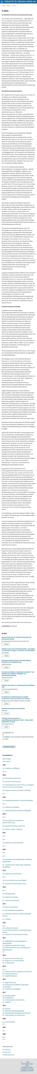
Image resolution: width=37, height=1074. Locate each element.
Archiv (8, 5)
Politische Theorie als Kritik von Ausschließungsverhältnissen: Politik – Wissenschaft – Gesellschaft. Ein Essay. (18, 720)
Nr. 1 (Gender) (7, 1002)
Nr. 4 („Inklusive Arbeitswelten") (12, 781)
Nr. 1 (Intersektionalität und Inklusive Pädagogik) (17, 810)
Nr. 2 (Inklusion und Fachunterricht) (13, 843)
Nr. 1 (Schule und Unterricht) (11, 900)
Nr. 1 (4, 794)
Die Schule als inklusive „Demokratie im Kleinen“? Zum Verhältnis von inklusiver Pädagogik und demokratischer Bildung (18, 673)
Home (3, 5)
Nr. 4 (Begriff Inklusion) (9, 982)
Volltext (6, 644)
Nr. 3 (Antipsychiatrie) (9, 894)
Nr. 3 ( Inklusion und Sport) (10, 928)
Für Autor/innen (7, 1052)
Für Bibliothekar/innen (8, 1054)
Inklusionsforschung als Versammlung (13, 708)
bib (8, 737)
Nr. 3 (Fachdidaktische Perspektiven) (13, 910)
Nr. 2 (4, 1037)
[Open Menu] (1, 1)
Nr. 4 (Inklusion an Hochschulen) (12, 873)
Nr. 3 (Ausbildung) (8, 998)
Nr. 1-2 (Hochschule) (8, 963)
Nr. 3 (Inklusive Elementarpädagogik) (13, 1011)
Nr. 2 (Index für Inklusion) (10, 974)
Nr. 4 (4, 817)
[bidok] (3, 735)
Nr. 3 (4, 804)
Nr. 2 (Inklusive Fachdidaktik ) (11, 807)
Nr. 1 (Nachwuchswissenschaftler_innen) (14, 883)
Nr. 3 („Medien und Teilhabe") (11, 768)
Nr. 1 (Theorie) (7, 919)
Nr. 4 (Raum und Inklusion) (10, 907)
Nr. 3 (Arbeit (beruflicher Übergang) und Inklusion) (17, 971)
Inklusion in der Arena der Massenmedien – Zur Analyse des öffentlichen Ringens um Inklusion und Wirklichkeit (18, 649)
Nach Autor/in (7, 761)
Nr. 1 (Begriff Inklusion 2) (10, 976)
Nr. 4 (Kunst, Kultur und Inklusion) (12, 958)
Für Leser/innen (7, 1049)
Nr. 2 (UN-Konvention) (9, 1022)
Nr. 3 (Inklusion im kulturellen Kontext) (14, 945)
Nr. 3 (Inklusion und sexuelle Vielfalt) (13, 960)
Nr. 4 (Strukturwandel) (9, 995)
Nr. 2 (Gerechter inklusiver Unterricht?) (14, 826)
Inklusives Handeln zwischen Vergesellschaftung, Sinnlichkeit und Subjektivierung (16, 661)
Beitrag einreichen (9, 746)
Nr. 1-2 (4, 771)
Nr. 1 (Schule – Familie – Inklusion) (12, 829)
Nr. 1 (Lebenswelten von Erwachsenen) (14, 1015)
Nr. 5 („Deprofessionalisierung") (12, 778)
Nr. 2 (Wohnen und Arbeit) (10, 897)
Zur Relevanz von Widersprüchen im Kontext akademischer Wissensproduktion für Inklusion (16, 697)
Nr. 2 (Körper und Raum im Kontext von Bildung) (16, 790)
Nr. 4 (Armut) (6, 1009)
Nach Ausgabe (7, 759)
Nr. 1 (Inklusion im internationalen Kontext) (15, 934)
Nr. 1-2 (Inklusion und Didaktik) (11, 989)
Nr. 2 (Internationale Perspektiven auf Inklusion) (16, 1013)
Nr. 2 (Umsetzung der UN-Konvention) (13, 1000)
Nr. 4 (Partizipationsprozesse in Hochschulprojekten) (18, 800)
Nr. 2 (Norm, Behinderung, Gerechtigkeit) (14, 880)
